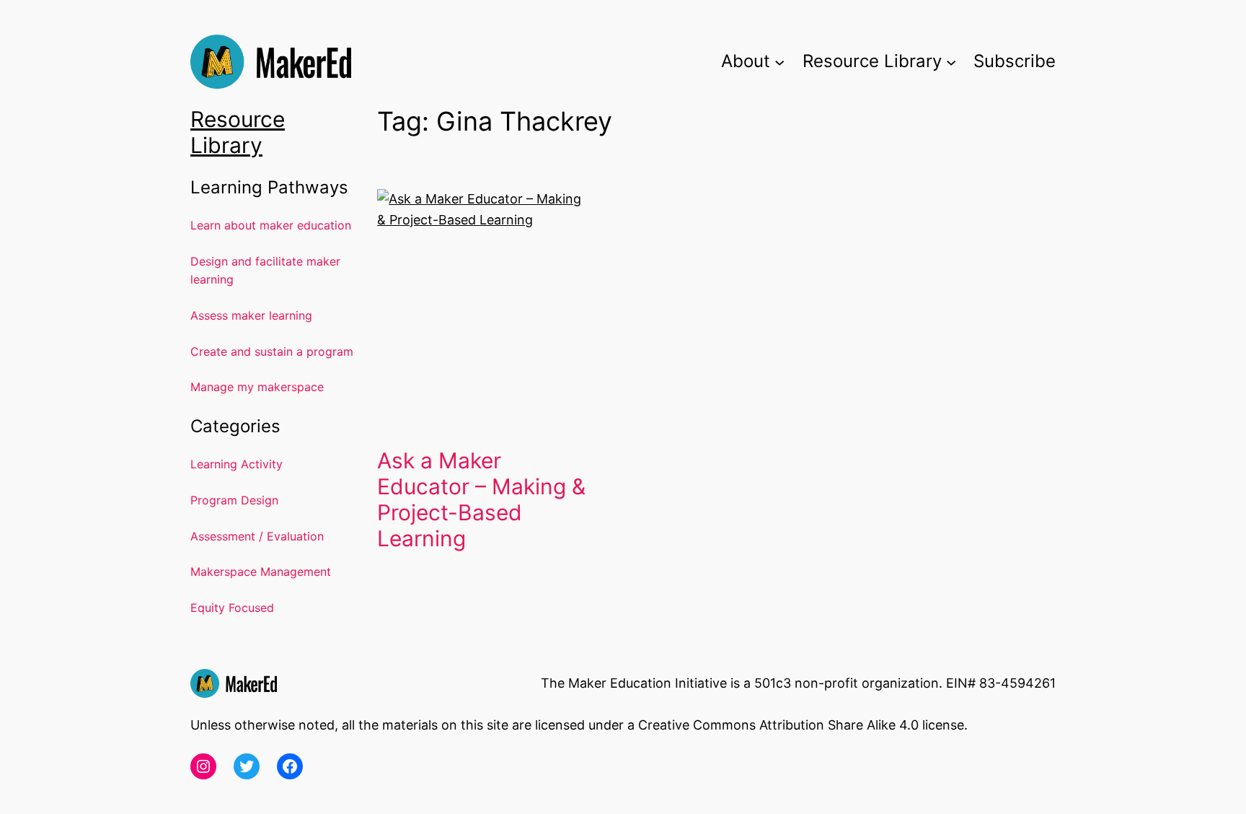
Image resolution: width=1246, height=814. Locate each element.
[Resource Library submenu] (951, 61)
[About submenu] (779, 61)
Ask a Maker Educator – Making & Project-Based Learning (481, 499)
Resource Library (237, 132)
